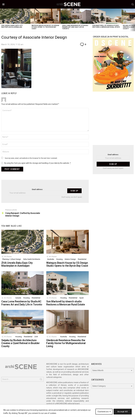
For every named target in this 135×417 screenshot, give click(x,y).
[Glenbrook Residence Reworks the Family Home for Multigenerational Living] (67, 322)
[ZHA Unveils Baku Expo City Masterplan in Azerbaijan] (15, 16)
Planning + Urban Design (11, 259)
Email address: (37, 189)
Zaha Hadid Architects (31, 259)
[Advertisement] (113, 119)
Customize (103, 412)
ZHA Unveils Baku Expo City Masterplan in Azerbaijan (12, 26)
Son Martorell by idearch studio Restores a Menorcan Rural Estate (106, 26)
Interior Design (70, 259)
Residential (82, 259)
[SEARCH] (133, 4)
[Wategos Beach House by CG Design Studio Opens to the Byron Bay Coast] (45, 16)
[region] (67, 411)
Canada (18, 298)
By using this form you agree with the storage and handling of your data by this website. (37, 163)
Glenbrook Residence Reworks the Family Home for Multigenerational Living (66, 343)
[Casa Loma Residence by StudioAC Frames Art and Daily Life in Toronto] (76, 16)
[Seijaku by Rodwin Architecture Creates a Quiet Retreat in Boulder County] (22, 322)
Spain (81, 298)
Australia (50, 259)
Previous (1, 20)
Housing (59, 259)
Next (133, 20)
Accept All (122, 412)
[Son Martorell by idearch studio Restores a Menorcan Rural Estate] (106, 16)
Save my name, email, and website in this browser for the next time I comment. (31, 158)
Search (41, 380)
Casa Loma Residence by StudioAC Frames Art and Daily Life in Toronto (75, 27)
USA (36, 337)
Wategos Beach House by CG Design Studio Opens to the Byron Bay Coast (45, 27)
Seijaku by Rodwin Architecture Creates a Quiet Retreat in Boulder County (20, 343)
